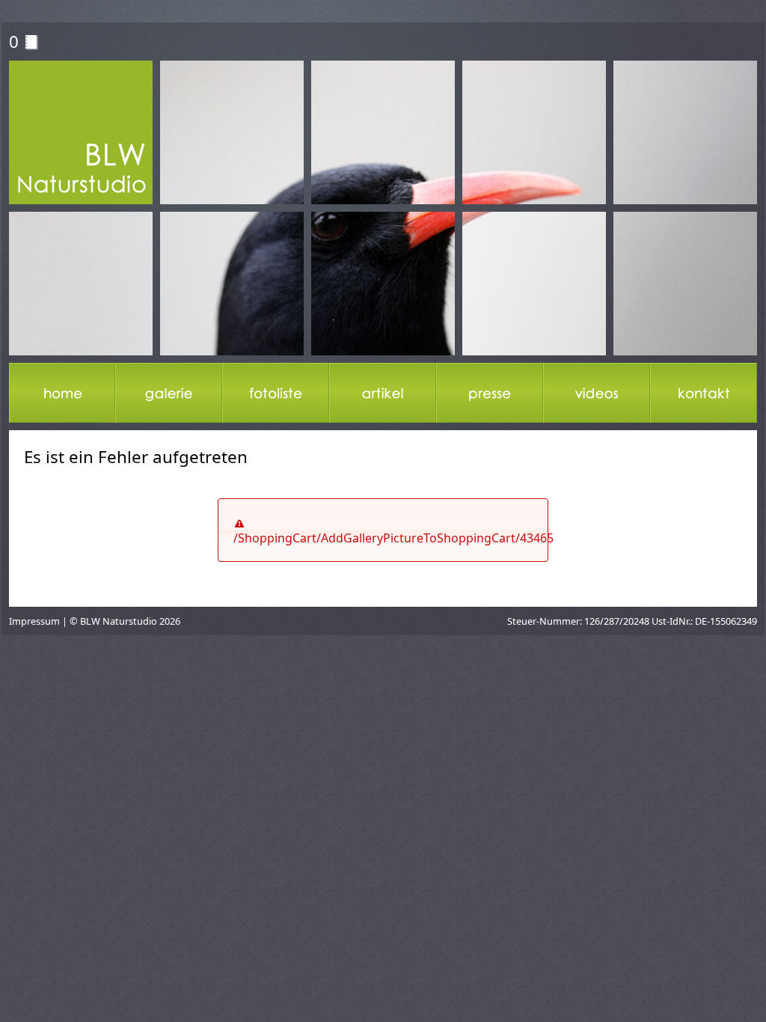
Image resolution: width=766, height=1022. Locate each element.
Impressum (34, 621)
